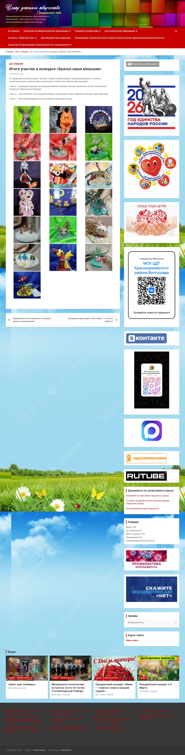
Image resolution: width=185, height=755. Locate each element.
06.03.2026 (12, 688)
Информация (132, 537)
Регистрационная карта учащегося (142, 508)
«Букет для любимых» (22, 684)
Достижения (16, 64)
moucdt (22, 688)
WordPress (67, 750)
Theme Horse (39, 750)
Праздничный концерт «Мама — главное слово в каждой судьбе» (113, 688)
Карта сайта (132, 640)
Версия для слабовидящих (145, 64)
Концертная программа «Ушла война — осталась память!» (90, 319)
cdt (21, 74)
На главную (14, 31)
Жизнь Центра (133, 534)
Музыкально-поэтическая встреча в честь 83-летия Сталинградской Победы (68, 688)
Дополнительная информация (120, 31)
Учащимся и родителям (86, 31)
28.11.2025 (100, 695)
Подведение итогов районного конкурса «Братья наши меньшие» (32, 319)
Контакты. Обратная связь (21, 38)
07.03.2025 (144, 691)
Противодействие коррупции (56, 38)
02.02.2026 (56, 695)
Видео (129, 527)
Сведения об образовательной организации (46, 31)
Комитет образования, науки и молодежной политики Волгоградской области (24, 729)
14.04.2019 (14, 74)
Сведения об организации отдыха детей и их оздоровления (38, 45)
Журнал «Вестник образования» (154, 711)
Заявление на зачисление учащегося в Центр (147, 495)
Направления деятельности (139, 540)
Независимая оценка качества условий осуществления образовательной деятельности (119, 38)
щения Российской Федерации (27, 721)
